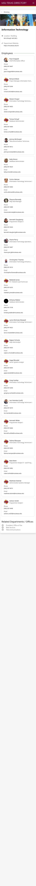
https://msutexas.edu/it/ (11, 45)
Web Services (10, 528)
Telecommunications (13, 530)
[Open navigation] (33, 3)
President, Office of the (14, 525)
